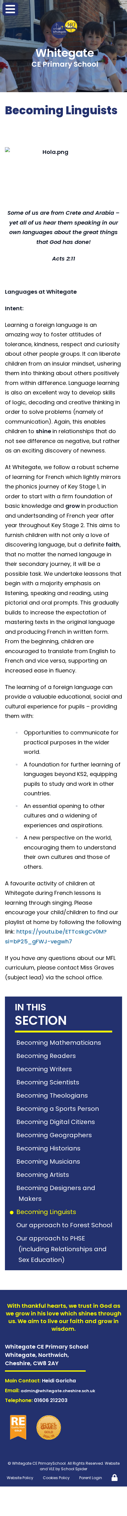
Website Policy (20, 1477)
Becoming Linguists (47, 1212)
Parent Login (90, 1477)
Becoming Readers (47, 1056)
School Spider (74, 1468)
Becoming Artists (43, 1174)
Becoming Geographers (55, 1135)
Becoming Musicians (49, 1161)
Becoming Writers (45, 1069)
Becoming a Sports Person (58, 1108)
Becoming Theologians (53, 1095)
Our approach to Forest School (65, 1225)
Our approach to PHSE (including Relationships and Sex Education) (62, 1249)
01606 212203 (51, 1400)
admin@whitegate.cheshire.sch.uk (58, 1391)
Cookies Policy (56, 1477)
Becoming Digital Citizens (56, 1122)
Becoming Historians (49, 1148)
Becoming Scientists (48, 1082)
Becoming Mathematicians (59, 1042)
